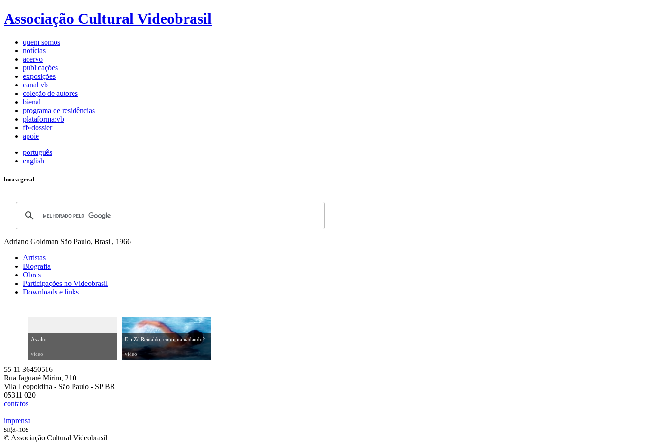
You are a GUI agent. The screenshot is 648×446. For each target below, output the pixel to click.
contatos (16, 403)
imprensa (17, 421)
